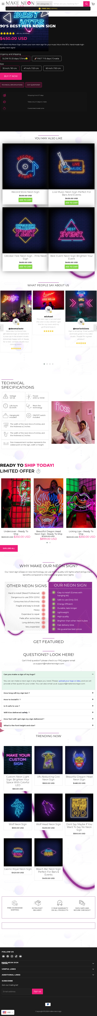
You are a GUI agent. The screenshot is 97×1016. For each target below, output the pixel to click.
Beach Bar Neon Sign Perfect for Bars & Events (48, 872)
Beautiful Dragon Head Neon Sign (79, 778)
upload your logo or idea (69, 681)
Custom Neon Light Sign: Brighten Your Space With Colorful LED (17, 781)
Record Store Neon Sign (25, 192)
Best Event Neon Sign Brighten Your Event (71, 257)
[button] (44, 364)
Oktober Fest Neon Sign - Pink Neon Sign (25, 257)
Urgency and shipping (10, 54)
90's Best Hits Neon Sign (28, 26)
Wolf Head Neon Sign (48, 824)
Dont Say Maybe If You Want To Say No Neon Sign (79, 827)
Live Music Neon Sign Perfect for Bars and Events (71, 193)
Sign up (37, 991)
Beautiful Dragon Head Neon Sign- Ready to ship (48, 532)
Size (2, 64)
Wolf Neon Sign (18, 824)
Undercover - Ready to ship (16, 532)
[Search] (86, 4)
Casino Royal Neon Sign (18, 869)
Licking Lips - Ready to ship (81, 532)
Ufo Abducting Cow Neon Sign (48, 778)
